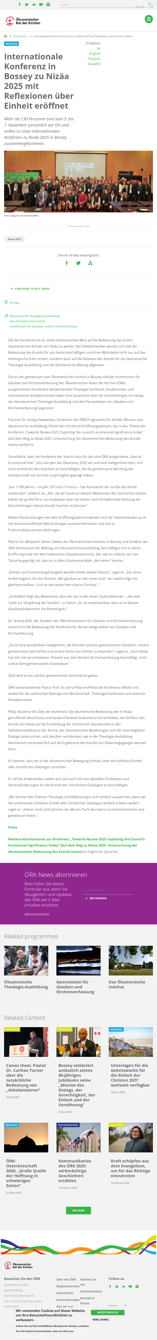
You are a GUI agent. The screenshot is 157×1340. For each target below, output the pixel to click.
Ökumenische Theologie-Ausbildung (34, 316)
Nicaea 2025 (14, 239)
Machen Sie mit (88, 1281)
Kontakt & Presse (87, 1300)
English (95, 53)
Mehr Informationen (28, 1336)
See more (78, 1210)
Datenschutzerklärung (37, 913)
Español (94, 64)
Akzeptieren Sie (107, 1312)
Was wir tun (64, 1306)
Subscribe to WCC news (32, 289)
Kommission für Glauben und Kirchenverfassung (43, 326)
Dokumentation (91, 1291)
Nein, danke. (101, 1319)
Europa (14, 302)
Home (5, 36)
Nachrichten (20, 36)
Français (94, 58)
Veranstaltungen (68, 1300)
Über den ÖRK (66, 1279)
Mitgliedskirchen (68, 1286)
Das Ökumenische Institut (27, 321)
